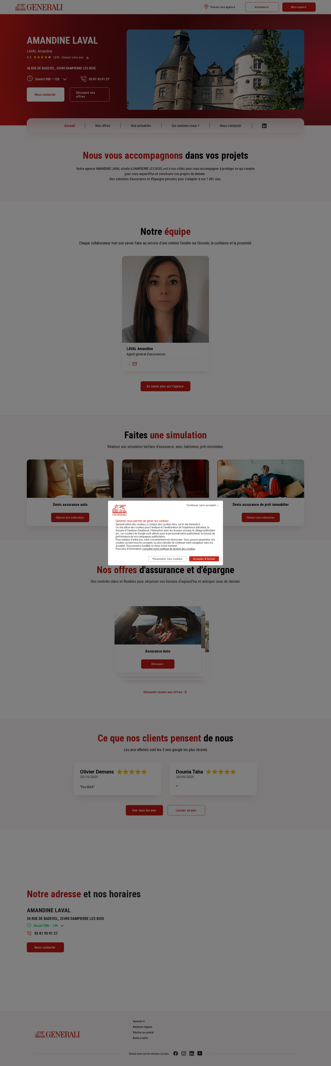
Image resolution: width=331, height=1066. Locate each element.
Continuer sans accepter (201, 505)
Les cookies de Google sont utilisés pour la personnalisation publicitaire (160, 533)
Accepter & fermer (204, 558)
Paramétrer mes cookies (167, 558)
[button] (169, 548)
